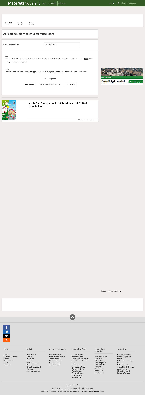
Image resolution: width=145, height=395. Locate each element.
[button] (111, 3)
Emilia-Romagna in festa (80, 359)
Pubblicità (84, 391)
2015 (58, 59)
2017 (49, 59)
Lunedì (20, 23)
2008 (90, 59)
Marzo (22, 72)
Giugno (39, 72)
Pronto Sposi (99, 371)
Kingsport (98, 367)
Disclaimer (76, 391)
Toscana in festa (77, 373)
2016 (53, 59)
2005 (16, 62)
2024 (16, 59)
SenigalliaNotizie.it (101, 356)
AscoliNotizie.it (54, 365)
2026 (6, 59)
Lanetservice (55, 391)
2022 (25, 59)
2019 (39, 59)
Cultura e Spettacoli (10, 357)
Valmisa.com (99, 360)
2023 (21, 59)
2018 (44, 59)
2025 (11, 59)
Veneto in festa (77, 377)
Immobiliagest (99, 373)
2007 (6, 62)
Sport (6, 363)
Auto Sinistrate (100, 365)
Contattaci (30, 365)
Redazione (30, 359)
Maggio (33, 72)
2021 (30, 59)
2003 (25, 62)
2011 (76, 59)
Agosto (51, 72)
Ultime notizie (31, 354)
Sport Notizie (99, 369)
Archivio (29, 357)
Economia (7, 365)
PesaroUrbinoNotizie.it (57, 357)
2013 (67, 59)
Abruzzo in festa (77, 357)
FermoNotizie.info (55, 363)
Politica (6, 359)
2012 (72, 59)
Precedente (29, 84)
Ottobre (67, 72)
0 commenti (91, 120)
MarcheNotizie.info (55, 354)
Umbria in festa (77, 375)
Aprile (27, 72)
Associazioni (8, 361)
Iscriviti (29, 361)
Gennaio (8, 72)
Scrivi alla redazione (33, 371)
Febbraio (15, 72)
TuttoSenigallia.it (100, 363)
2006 (11, 62)
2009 (86, 59)
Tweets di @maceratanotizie (111, 291)
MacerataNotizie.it (55, 361)
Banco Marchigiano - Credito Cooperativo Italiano (124, 357)
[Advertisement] (122, 47)
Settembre (59, 72)
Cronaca (7, 354)
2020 (35, 59)
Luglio (45, 72)
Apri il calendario (11, 45)
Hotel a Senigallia (123, 365)
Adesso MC (8, 23)
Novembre (74, 72)
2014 (63, 59)
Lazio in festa (76, 365)
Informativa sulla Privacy (96, 391)
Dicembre (83, 72)
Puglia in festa (76, 371)
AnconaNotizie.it (54, 359)
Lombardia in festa (78, 367)
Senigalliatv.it (99, 358)
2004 (21, 62)
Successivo (70, 84)
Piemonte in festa (78, 369)
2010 (81, 59)
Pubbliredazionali (32, 363)
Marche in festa (77, 354)
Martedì (32, 23)
